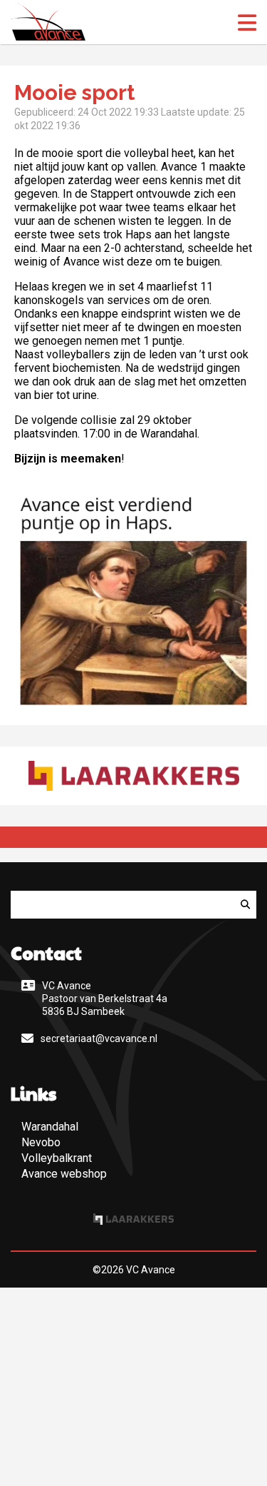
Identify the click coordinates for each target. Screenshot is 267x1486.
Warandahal (49, 1126)
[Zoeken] (245, 905)
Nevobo (41, 1142)
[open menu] (247, 23)
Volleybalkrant (56, 1158)
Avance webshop (64, 1174)
